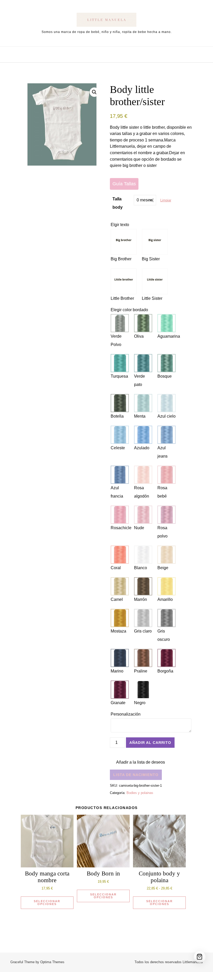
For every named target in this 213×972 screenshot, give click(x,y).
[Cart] (199, 957)
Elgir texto (120, 224)
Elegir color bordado (129, 310)
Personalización (126, 714)
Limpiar (165, 200)
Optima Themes (52, 962)
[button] (94, 92)
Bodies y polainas (140, 793)
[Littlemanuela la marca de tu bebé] (106, 21)
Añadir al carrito (150, 742)
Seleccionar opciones (47, 903)
